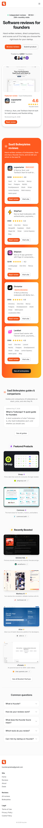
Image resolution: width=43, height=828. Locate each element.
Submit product (30, 47)
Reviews (5, 780)
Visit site (25, 199)
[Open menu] (39, 4)
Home (4, 777)
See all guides (21, 433)
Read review (11, 122)
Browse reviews (13, 47)
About (4, 783)
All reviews (6, 796)
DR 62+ (31, 15)
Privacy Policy (7, 812)
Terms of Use (7, 809)
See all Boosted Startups (21, 679)
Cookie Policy (7, 816)
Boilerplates (6, 799)
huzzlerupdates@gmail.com (12, 767)
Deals (4, 786)
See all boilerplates (21, 371)
